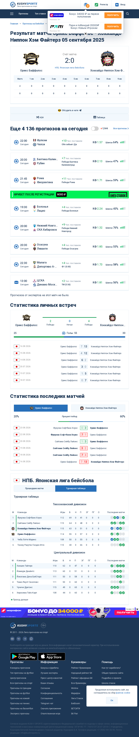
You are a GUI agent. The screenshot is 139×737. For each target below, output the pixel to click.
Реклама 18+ (55, 19)
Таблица (101, 117)
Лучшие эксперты (49, 673)
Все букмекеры (78, 683)
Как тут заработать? (111, 668)
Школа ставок (108, 683)
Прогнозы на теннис (20, 703)
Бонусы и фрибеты (50, 668)
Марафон (75, 693)
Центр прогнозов (18, 678)
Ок (112, 700)
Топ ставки (40, 14)
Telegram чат (47, 703)
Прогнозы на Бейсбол (33, 24)
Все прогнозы (120, 128)
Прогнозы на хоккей (19, 698)
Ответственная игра (50, 713)
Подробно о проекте (111, 678)
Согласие (45, 688)
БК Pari (74, 713)
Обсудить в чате (68, 110)
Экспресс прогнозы (19, 713)
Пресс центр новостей (51, 678)
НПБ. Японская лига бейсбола (69, 68)
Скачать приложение (51, 708)
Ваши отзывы (47, 683)
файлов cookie (123, 693)
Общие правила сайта (112, 673)
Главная (14, 24)
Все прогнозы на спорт (21, 683)
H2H (42, 117)
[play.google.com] (23, 656)
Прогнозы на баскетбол (21, 708)
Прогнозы (23, 14)
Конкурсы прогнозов (20, 668)
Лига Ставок (77, 698)
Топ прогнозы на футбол (22, 673)
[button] (85, 4)
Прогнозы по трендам (20, 688)
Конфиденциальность (51, 693)
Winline (74, 688)
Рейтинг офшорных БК (82, 678)
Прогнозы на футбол (20, 693)
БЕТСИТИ (75, 708)
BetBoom (75, 703)
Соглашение (47, 698)
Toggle (95, 128)
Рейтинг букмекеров (81, 668)
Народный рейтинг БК (81, 673)
